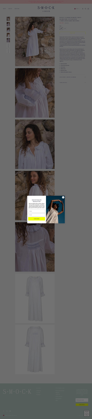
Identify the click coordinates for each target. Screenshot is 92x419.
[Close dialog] (63, 197)
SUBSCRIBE (36, 218)
